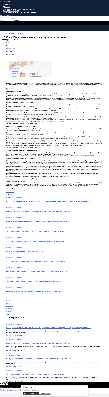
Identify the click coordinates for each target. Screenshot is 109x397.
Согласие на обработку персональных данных (19, 12)
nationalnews (10, 48)
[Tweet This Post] (56, 58)
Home (4, 6)
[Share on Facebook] (56, 57)
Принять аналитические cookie (31, 393)
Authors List (6, 4)
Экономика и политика (14, 39)
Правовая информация (11, 11)
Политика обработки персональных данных (18, 9)
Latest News (6, 7)
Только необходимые (45, 393)
